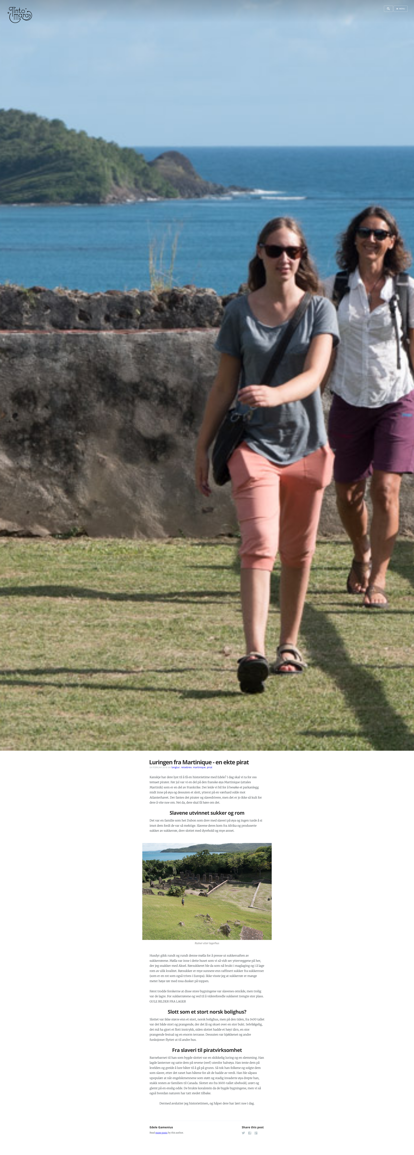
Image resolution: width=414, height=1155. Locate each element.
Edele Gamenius (161, 1127)
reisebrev (186, 767)
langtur (175, 767)
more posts (161, 1132)
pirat (209, 767)
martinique (199, 767)
